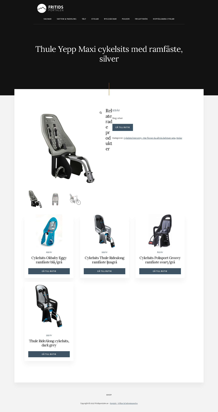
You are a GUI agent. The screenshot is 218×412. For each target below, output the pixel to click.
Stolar (179, 138)
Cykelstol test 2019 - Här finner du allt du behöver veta (149, 138)
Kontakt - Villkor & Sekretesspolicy (124, 403)
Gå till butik (122, 127)
